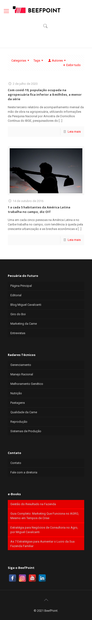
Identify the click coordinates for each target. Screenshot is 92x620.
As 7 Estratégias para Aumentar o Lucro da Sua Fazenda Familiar (42, 544)
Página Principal (21, 286)
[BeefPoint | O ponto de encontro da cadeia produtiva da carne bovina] (36, 9)
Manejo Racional (21, 374)
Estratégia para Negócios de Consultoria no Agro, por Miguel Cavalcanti (44, 530)
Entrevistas (17, 333)
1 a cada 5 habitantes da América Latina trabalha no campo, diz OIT (39, 209)
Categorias (18, 60)
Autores (57, 60)
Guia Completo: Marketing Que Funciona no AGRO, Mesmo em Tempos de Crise (44, 516)
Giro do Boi (18, 314)
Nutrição (16, 393)
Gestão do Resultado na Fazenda (33, 504)
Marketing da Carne (23, 323)
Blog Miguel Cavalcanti (25, 304)
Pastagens (17, 402)
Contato (15, 463)
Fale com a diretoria (23, 472)
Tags (36, 60)
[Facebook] (12, 578)
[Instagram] (22, 578)
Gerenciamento (20, 365)
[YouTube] (32, 578)
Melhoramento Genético (26, 384)
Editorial (15, 295)
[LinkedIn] (42, 578)
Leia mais (74, 131)
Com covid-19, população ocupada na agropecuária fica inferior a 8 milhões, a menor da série (45, 94)
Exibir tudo (73, 65)
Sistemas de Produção (25, 431)
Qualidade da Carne (23, 412)
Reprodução (18, 421)
